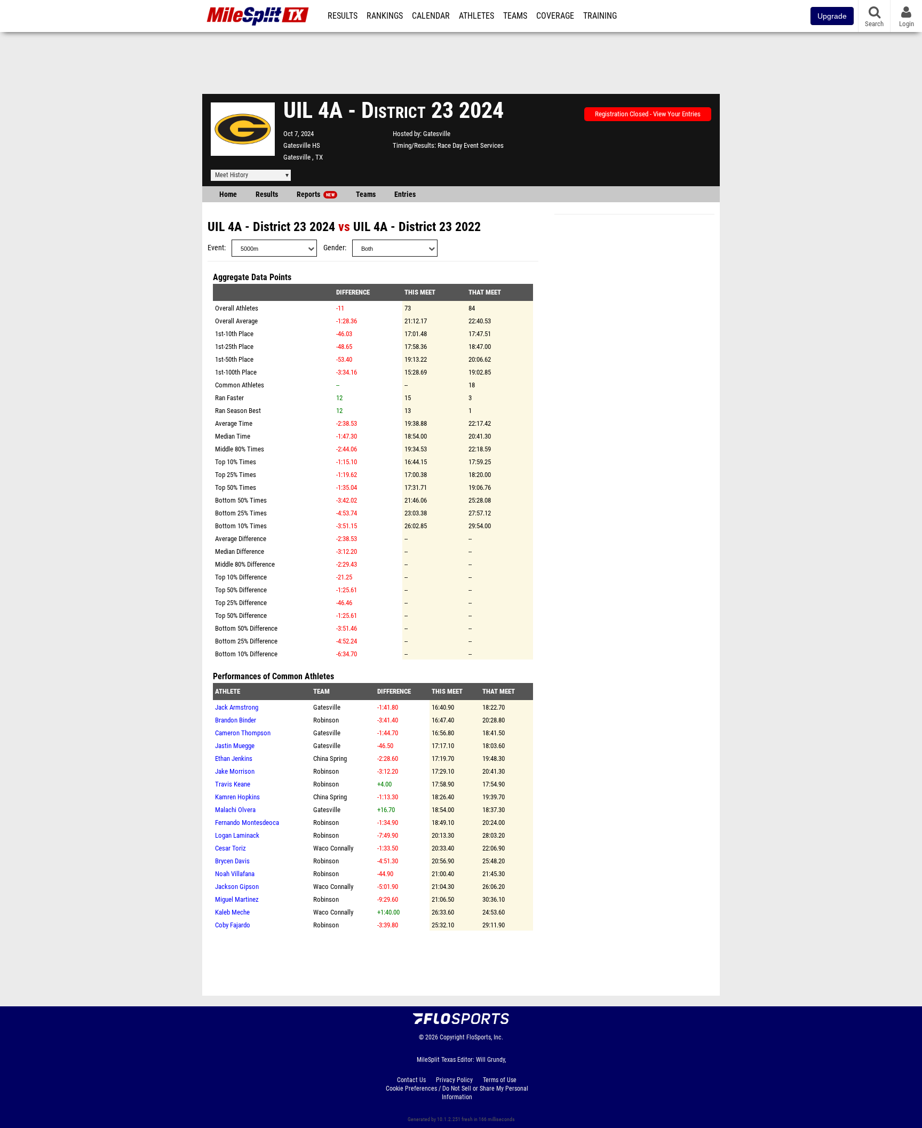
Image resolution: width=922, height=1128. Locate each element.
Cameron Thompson (243, 733)
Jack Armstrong (236, 707)
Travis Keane (232, 784)
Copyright (452, 1037)
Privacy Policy (454, 1080)
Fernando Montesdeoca (247, 823)
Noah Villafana (235, 874)
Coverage (555, 16)
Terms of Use (499, 1080)
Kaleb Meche (232, 912)
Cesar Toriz (230, 848)
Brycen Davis (232, 861)
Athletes (476, 16)
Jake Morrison (235, 771)
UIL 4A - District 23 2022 (417, 226)
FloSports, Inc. (484, 1037)
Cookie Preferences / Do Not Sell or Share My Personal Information (457, 1093)
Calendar (431, 16)
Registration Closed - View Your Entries (648, 114)
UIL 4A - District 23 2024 (271, 226)
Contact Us (411, 1080)
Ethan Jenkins (233, 758)
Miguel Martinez (237, 899)
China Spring (330, 758)
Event (216, 247)
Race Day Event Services (471, 145)
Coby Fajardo (232, 925)
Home (228, 194)
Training (600, 16)
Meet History (231, 175)
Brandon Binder (235, 720)
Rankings (385, 16)
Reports (316, 194)
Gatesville (436, 134)
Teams (515, 16)
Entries (405, 194)
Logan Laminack (237, 835)
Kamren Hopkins (237, 797)
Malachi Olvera (235, 810)
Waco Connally (333, 848)
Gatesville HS (301, 145)
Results (342, 16)
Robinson (326, 720)
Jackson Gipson (237, 887)
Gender (334, 247)
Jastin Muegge (235, 746)
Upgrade (832, 16)
